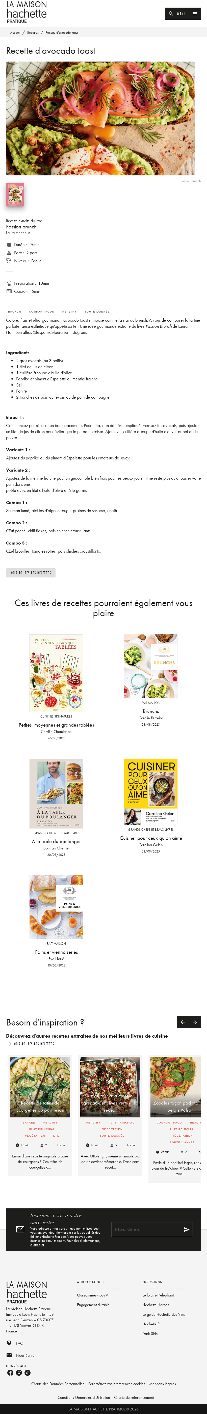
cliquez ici (37, 1244)
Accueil (15, 32)
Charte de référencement (134, 1397)
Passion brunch (21, 226)
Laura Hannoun (18, 232)
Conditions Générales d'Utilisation (84, 1397)
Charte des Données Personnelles (57, 1383)
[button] (31, 572)
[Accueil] (27, 12)
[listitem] (10, 1372)
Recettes (33, 32)
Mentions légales (162, 1383)
